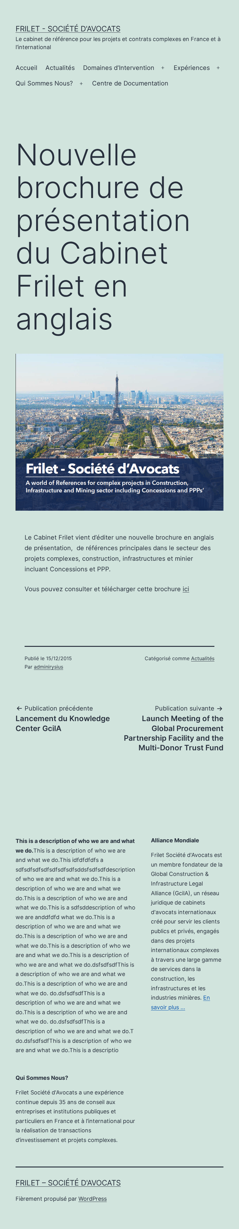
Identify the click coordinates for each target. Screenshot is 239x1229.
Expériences (192, 67)
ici (186, 589)
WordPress (92, 1198)
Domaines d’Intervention (118, 67)
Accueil (26, 67)
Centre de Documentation (130, 83)
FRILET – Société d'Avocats (68, 1182)
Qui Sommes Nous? (44, 83)
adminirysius (48, 667)
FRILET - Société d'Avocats (68, 28)
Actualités (60, 67)
